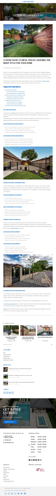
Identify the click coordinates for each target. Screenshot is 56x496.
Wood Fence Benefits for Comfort (15, 97)
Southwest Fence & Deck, (11, 304)
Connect (5, 309)
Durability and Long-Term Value (13, 100)
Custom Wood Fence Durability (14, 102)
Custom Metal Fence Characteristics (16, 93)
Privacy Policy (11, 490)
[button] (52, 7)
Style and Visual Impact (11, 90)
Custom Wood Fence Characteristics (16, 91)
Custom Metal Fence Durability (14, 104)
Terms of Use (18, 490)
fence (13, 113)
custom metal (45, 81)
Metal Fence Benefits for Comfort (15, 98)
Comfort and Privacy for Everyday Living (15, 95)
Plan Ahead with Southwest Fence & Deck (15, 105)
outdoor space (14, 228)
